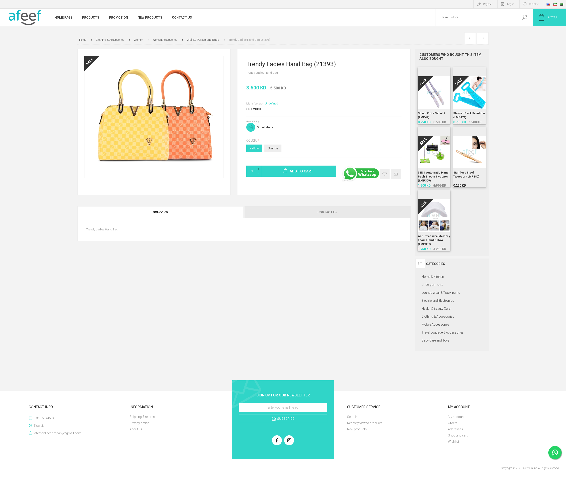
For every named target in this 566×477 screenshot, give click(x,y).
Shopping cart (458, 435)
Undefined (271, 103)
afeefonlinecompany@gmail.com (57, 433)
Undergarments (432, 284)
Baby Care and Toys (435, 340)
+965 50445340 (45, 418)
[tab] (160, 212)
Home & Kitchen (433, 276)
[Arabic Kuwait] (555, 4)
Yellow (254, 148)
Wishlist (453, 441)
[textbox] (476, 17)
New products (357, 429)
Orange (273, 148)
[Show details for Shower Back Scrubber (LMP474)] (469, 96)
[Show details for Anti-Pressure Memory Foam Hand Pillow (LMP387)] (434, 220)
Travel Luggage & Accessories (443, 332)
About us (136, 429)
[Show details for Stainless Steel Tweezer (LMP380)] (469, 157)
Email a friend (396, 174)
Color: (252, 140)
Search (524, 17)
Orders (452, 423)
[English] (548, 4)
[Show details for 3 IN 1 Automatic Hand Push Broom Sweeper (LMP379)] (434, 157)
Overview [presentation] (160, 212)
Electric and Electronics (438, 300)
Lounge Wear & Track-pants (441, 292)
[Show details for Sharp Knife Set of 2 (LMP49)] (434, 96)
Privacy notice (139, 423)
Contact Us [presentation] (327, 212)
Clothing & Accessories (438, 316)
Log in (510, 4)
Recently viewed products (364, 423)
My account (456, 417)
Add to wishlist (385, 174)
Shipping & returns (142, 417)
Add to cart (429, 107)
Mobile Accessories (435, 324)
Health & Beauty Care (436, 308)
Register (487, 4)
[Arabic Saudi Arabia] (561, 4)
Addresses (455, 429)
